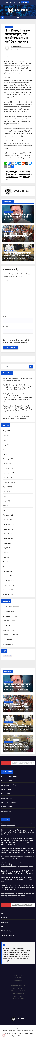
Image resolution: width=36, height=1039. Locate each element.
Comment (7, 280)
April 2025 (6, 506)
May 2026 (6, 445)
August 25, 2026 (11, 729)
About (3, 913)
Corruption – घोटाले (9, 621)
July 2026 (6, 435)
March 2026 (7, 454)
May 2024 (6, 557)
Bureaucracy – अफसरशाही (11, 607)
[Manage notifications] (3, 1035)
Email (5, 327)
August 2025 (7, 487)
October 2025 (8, 477)
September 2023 (9, 594)
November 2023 (8, 585)
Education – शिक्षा (8, 630)
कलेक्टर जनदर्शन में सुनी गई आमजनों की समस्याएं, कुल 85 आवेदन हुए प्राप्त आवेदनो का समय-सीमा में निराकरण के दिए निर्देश (16, 879)
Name (5, 316)
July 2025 (6, 491)
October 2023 (8, 590)
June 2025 (6, 496)
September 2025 (9, 482)
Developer (4, 922)
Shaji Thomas (17, 46)
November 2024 (8, 529)
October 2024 (8, 534)
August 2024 (7, 543)
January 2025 (7, 520)
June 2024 (6, 552)
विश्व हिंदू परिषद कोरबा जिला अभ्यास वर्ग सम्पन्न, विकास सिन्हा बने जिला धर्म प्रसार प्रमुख (17, 216)
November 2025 (8, 473)
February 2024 (8, 571)
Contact (4, 918)
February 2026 (8, 459)
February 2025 (8, 515)
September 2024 (9, 538)
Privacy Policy (6, 931)
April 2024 (6, 562)
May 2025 (6, 501)
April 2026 (6, 449)
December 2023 (8, 580)
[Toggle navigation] (18, 17)
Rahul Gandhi (7, 656)
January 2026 (7, 463)
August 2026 (7, 431)
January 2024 (7, 576)
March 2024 (7, 566)
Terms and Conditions (8, 935)
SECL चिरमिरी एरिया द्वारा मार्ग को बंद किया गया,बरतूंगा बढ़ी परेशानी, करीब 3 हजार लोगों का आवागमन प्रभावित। (23, 763)
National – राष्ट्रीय (8, 639)
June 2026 (6, 440)
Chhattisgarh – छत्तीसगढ (10, 616)
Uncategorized (9, 27)
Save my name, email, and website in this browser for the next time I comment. (16, 341)
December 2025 (8, 468)
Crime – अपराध (7, 625)
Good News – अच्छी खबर (10, 635)
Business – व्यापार (8, 611)
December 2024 (8, 524)
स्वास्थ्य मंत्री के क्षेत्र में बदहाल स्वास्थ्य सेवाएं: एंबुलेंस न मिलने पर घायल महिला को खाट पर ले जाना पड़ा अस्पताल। (24, 175)
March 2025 (7, 510)
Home (3, 926)
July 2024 (6, 548)
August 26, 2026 (11, 689)
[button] (33, 17)
